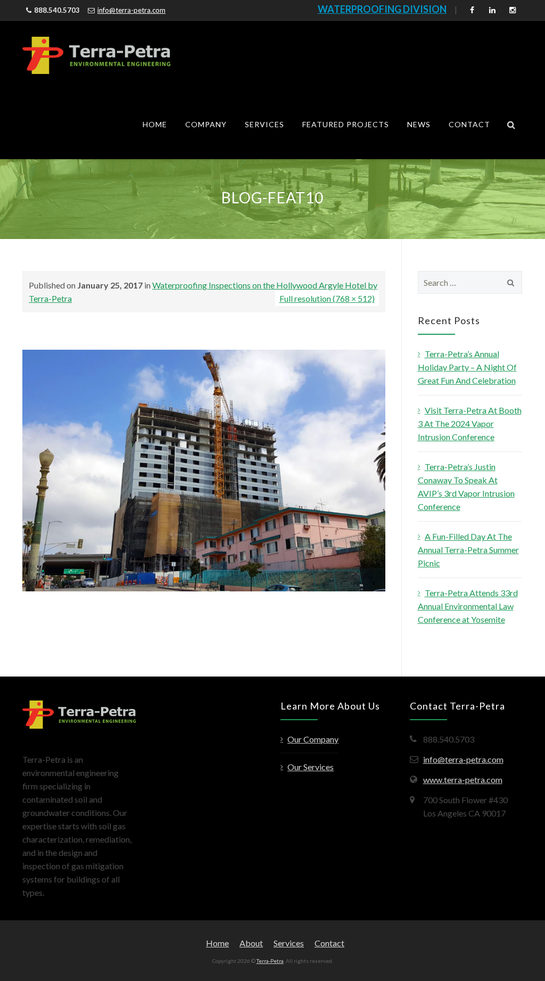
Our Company (312, 739)
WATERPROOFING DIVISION (382, 9)
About (251, 943)
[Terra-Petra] (96, 55)
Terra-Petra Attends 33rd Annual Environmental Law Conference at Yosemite (468, 606)
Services (264, 124)
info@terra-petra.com (131, 10)
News (419, 124)
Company (206, 124)
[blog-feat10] (203, 469)
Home (155, 124)
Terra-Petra (270, 961)
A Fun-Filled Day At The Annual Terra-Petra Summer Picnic (468, 549)
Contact (469, 124)
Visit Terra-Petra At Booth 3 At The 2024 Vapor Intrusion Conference (470, 423)
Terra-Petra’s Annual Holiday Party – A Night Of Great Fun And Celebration (467, 367)
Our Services (310, 767)
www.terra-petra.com (462, 779)
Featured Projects (345, 124)
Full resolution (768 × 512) (327, 298)
